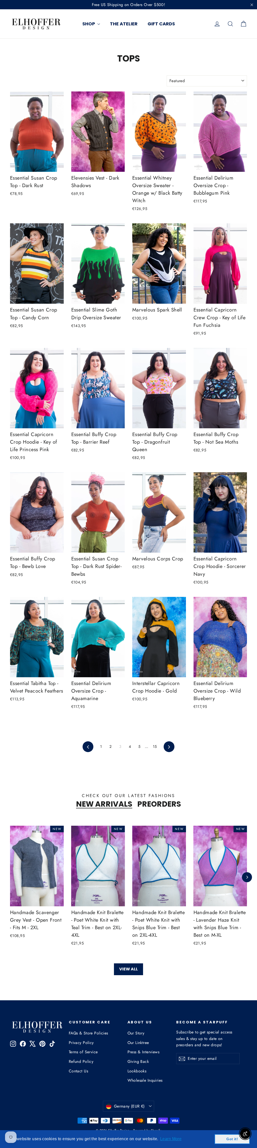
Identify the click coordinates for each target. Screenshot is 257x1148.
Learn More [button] (170, 1139)
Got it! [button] (232, 1139)
